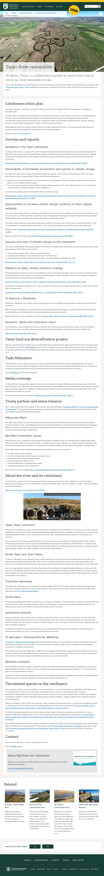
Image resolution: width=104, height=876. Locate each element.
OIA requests (94, 869)
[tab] (48, 518)
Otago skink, (68, 726)
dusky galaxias (30, 708)
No (48, 846)
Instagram (55, 860)
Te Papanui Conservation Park (61, 806)
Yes (35, 846)
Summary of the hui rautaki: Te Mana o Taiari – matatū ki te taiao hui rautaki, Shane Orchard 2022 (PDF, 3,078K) (45, 282)
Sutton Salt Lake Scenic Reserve (88, 806)
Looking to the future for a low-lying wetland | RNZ (52, 395)
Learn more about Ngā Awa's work (20, 768)
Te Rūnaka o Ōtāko (70, 407)
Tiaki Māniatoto (14, 372)
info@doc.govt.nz (16, 746)
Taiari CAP (24, 133)
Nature (39, 6)
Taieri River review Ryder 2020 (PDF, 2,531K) (21, 333)
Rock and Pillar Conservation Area (37, 806)
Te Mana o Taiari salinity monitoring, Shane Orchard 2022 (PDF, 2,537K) (67, 316)
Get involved (49, 6)
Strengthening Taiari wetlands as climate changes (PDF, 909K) (50, 236)
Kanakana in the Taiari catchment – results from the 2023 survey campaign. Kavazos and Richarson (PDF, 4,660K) (46, 163)
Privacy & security (84, 869)
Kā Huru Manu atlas (15, 87)
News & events (41, 869)
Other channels (78, 860)
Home (6, 12)
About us (49, 869)
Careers (33, 869)
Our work (59, 6)
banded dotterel (83, 717)
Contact (56, 869)
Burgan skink (58, 726)
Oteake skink (53, 728)
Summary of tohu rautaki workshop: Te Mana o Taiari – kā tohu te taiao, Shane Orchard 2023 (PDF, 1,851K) (44, 292)
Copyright (64, 869)
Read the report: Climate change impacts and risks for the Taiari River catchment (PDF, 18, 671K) (40, 262)
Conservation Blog (41, 860)
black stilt (26, 717)
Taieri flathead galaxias (30, 591)
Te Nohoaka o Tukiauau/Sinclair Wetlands (20, 642)
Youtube (66, 860)
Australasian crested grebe (66, 717)
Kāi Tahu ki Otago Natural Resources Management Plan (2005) (49, 470)
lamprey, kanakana (61, 708)
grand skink (77, 726)
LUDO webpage (30, 347)
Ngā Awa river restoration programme (45, 12)
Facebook (27, 860)
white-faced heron (37, 717)
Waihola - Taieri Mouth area (14, 806)
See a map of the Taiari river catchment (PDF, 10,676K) (25, 490)
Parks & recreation (28, 6)
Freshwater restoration (26, 12)
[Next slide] (77, 506)
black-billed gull (50, 717)
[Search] (99, 6)
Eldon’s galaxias (83, 705)
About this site (73, 869)
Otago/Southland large (23, 728)
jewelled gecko (42, 728)
